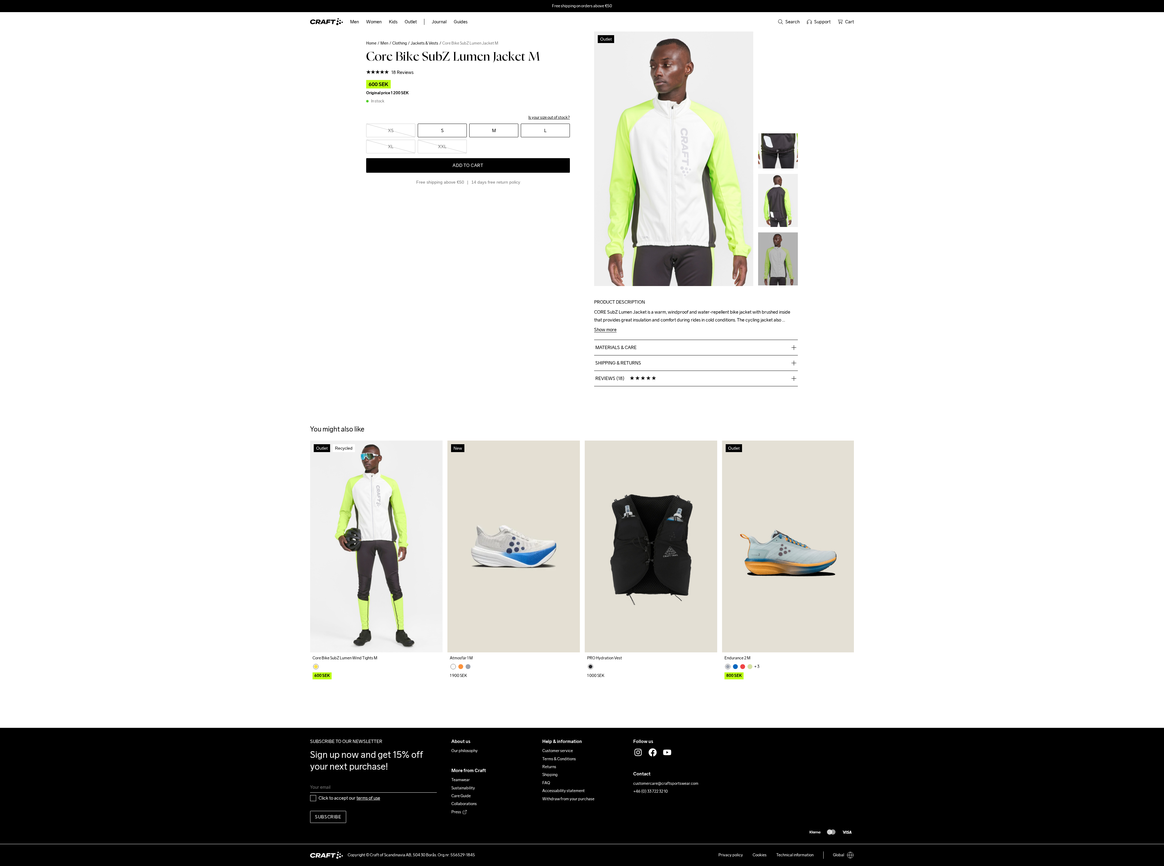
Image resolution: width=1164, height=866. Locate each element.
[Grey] (468, 667)
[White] (453, 666)
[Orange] (461, 667)
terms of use (368, 798)
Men (384, 43)
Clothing (399, 43)
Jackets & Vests (424, 43)
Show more (605, 329)
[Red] (743, 667)
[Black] (590, 666)
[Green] (750, 667)
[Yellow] (316, 666)
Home (371, 43)
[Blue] (735, 667)
